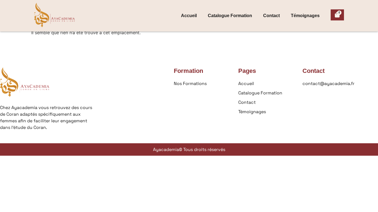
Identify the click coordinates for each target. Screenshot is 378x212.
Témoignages (305, 15)
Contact (271, 15)
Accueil (189, 15)
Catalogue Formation (230, 15)
